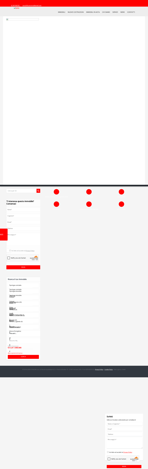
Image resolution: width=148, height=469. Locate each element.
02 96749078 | (15, 5)
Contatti (131, 12)
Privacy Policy (30, 251)
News (122, 12)
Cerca (23, 357)
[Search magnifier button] (38, 191)
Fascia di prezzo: (13, 346)
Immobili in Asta (93, 12)
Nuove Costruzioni (76, 12)
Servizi (115, 12)
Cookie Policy (108, 369)
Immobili (61, 12)
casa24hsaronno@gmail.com (31, 5)
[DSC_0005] (22, 20)
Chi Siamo (106, 12)
